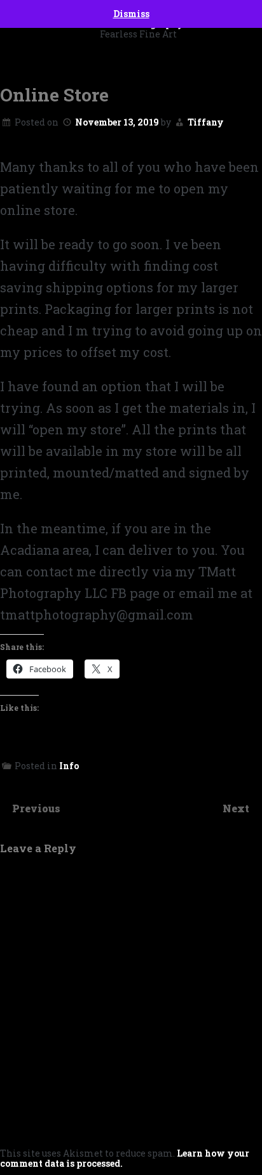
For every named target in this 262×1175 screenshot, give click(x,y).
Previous (36, 808)
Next (237, 808)
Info (69, 766)
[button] (131, 52)
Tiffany (206, 122)
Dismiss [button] (131, 14)
